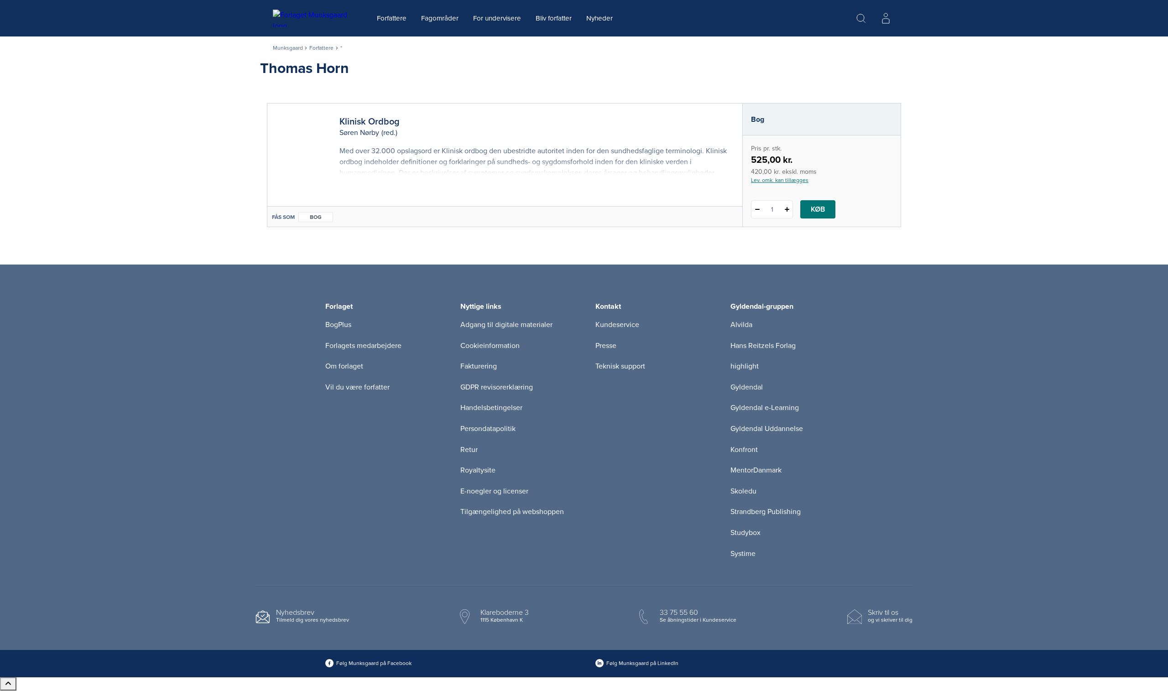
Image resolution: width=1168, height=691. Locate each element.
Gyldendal (746, 387)
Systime (743, 553)
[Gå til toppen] (8, 684)
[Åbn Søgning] (861, 18)
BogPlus (338, 324)
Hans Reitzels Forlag (763, 345)
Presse (605, 345)
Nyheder (599, 18)
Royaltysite (477, 470)
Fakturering (478, 366)
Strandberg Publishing (765, 511)
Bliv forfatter (554, 18)
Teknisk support (620, 366)
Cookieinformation (490, 345)
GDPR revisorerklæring (496, 387)
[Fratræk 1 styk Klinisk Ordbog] (757, 209)
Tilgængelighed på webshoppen (512, 511)
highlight (744, 366)
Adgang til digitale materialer (506, 324)
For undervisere (497, 18)
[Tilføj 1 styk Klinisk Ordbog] (787, 209)
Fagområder (440, 18)
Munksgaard (288, 48)
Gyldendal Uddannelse (766, 428)
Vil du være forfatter (357, 387)
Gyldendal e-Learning (764, 407)
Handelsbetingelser (491, 407)
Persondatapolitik (488, 428)
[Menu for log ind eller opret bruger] (886, 18)
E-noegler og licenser (494, 491)
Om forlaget (344, 366)
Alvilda (741, 324)
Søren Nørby (359, 132)
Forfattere (392, 18)
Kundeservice (617, 324)
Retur (469, 449)
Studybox (745, 532)
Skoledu (743, 491)
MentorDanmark (756, 470)
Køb (818, 209)
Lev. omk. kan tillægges (779, 180)
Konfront (744, 449)
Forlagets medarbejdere (363, 345)
